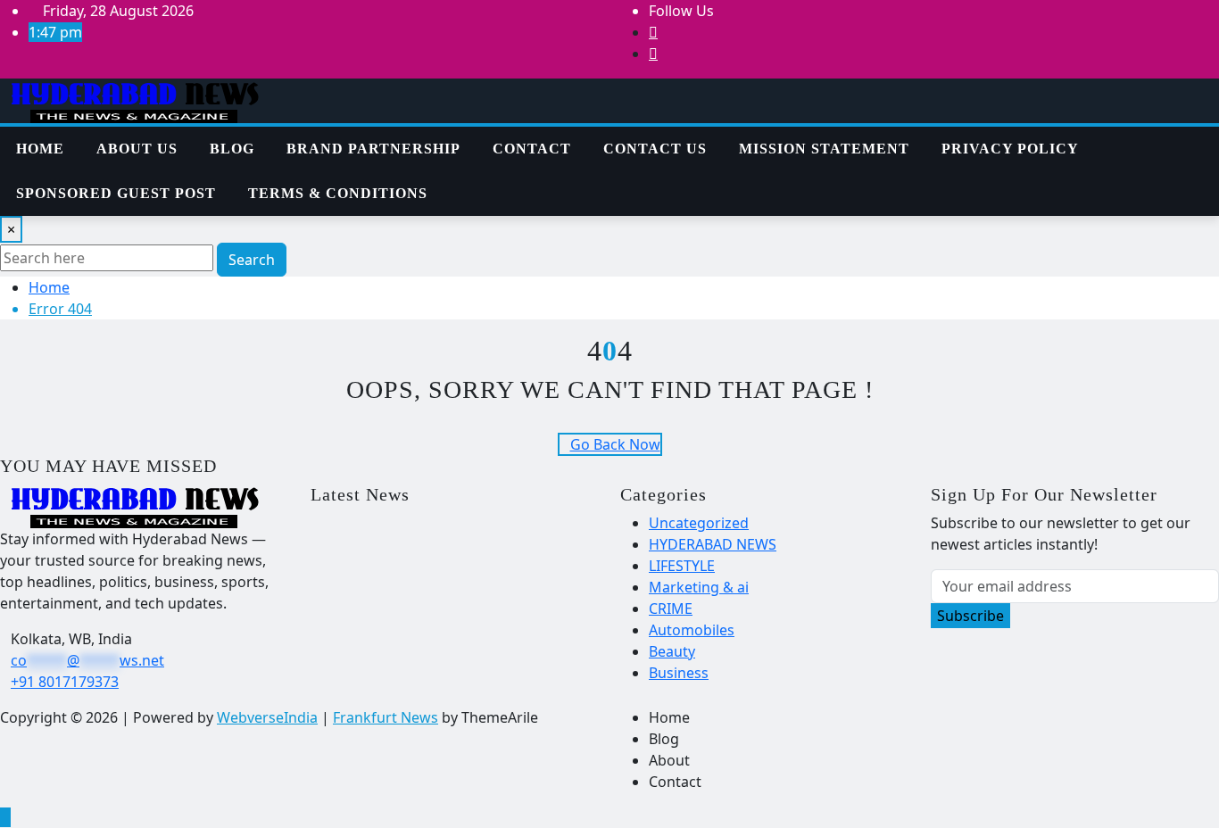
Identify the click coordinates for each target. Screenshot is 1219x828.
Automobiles (691, 630)
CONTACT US (655, 148)
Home (40, 148)
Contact (532, 148)
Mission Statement (824, 148)
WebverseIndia (267, 717)
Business (679, 673)
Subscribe (970, 615)
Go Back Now (615, 444)
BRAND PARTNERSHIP (373, 148)
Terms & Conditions (337, 193)
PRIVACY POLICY (1010, 148)
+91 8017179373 (65, 681)
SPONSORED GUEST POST (116, 193)
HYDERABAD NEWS (712, 544)
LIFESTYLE (682, 565)
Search (251, 259)
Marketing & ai (699, 587)
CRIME (670, 608)
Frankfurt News (385, 717)
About (669, 760)
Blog (232, 148)
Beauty (672, 651)
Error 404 (60, 309)
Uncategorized (699, 523)
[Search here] (1142, 137)
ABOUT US (137, 148)
